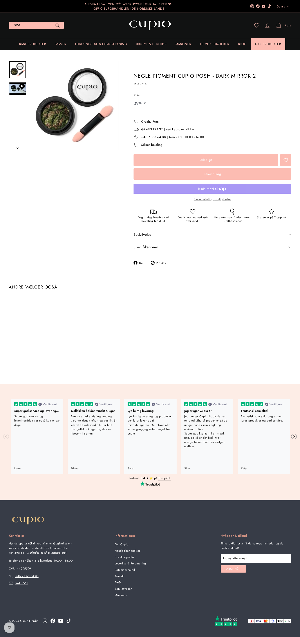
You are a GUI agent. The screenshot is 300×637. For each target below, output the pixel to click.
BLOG (242, 44)
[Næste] (17, 146)
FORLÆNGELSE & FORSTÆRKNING (101, 44)
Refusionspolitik (125, 570)
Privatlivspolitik (124, 557)
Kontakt (119, 576)
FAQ (118, 582)
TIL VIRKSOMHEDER (214, 44)
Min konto (121, 595)
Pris (137, 95)
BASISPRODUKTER (32, 44)
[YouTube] (60, 620)
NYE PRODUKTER (268, 44)
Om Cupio (121, 544)
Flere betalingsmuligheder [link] (212, 199)
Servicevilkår (123, 589)
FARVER (60, 44)
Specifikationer (146, 247)
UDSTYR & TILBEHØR (151, 44)
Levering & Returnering (130, 563)
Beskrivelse (142, 234)
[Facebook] (53, 620)
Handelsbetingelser (127, 551)
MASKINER (183, 44)
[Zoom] (74, 105)
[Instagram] (45, 620)
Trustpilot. (164, 478)
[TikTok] (68, 620)
